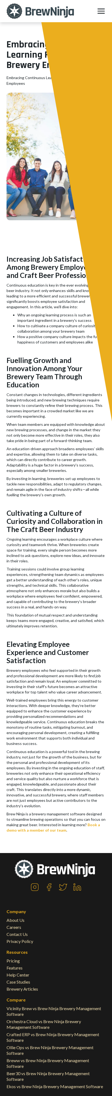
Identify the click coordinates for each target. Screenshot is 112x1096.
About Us (15, 920)
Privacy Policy (20, 941)
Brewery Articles (22, 988)
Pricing (13, 960)
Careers (14, 927)
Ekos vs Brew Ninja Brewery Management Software (55, 1086)
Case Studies (18, 981)
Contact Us (17, 934)
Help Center (18, 974)
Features (15, 967)
